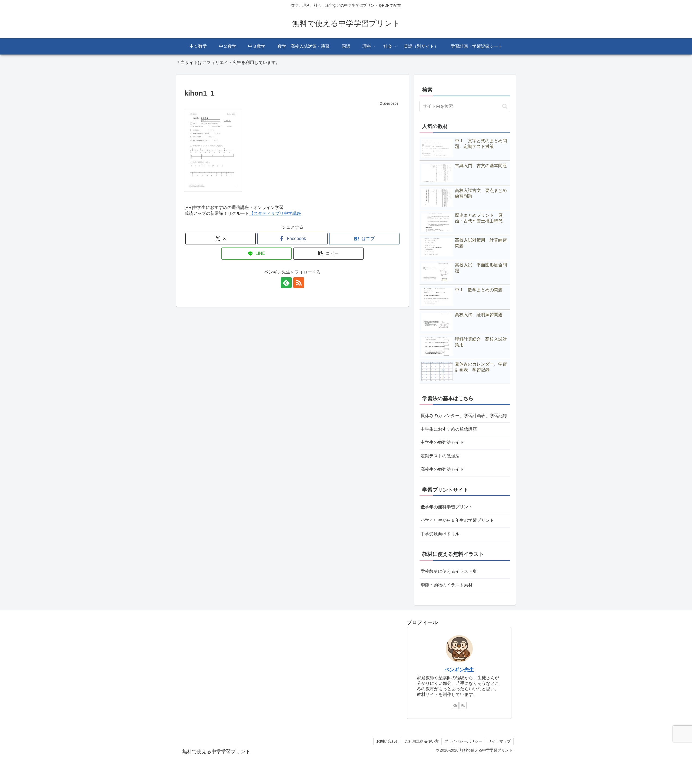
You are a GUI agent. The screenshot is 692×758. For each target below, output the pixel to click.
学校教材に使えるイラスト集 (449, 571)
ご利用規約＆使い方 (422, 741)
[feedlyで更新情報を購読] (286, 282)
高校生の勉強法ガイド (442, 469)
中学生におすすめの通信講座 (449, 429)
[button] (328, 254)
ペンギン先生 (459, 669)
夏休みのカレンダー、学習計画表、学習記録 (464, 415)
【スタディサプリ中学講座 (275, 213)
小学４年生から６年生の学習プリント (457, 520)
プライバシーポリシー (463, 741)
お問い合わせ (387, 741)
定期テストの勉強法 (440, 456)
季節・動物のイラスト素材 (447, 585)
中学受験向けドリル (440, 534)
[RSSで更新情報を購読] (298, 282)
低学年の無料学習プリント (447, 507)
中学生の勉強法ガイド (442, 442)
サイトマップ (499, 741)
